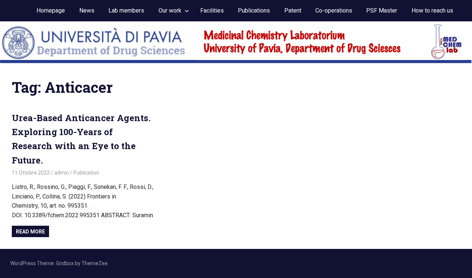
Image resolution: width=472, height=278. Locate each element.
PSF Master (381, 10)
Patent (292, 10)
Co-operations (333, 10)
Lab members (126, 10)
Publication (86, 173)
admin (61, 173)
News (86, 10)
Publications (254, 10)
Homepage (51, 10)
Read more (30, 232)
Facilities (212, 10)
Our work (170, 10)
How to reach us (432, 10)
